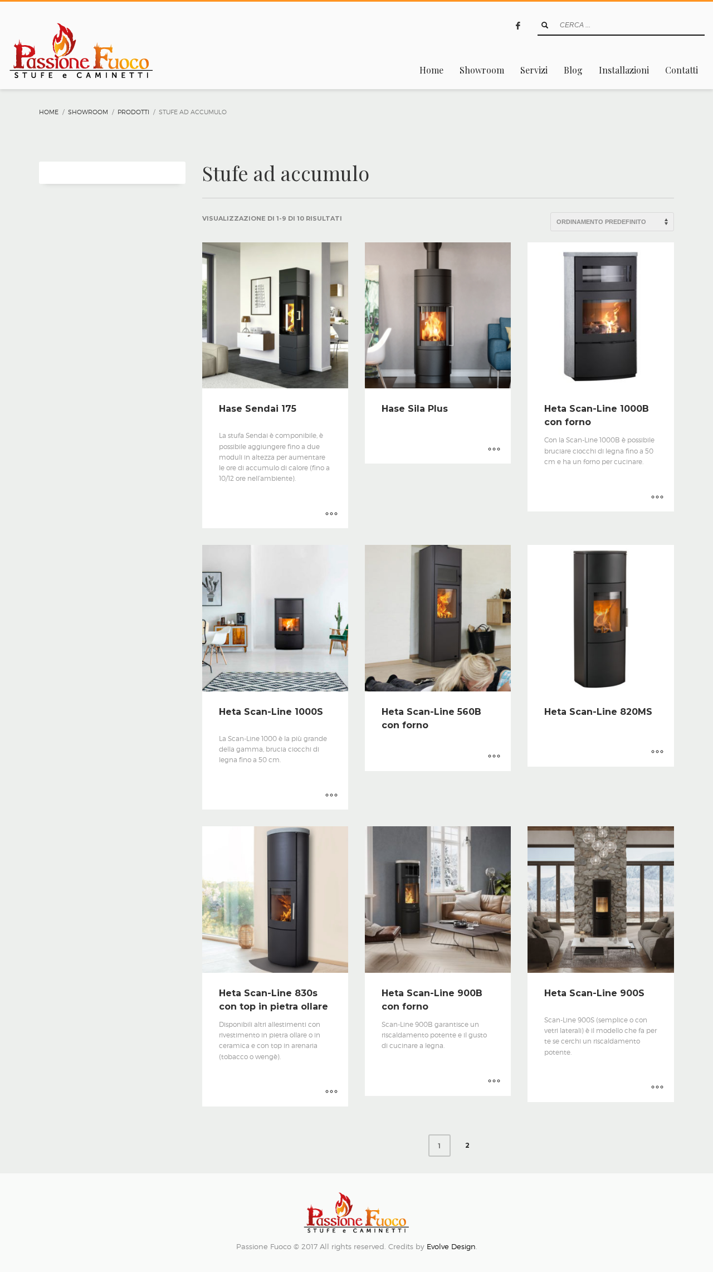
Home (48, 112)
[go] (544, 25)
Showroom (88, 112)
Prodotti (133, 112)
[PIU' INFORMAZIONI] (331, 514)
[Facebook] (518, 25)
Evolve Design (451, 1246)
